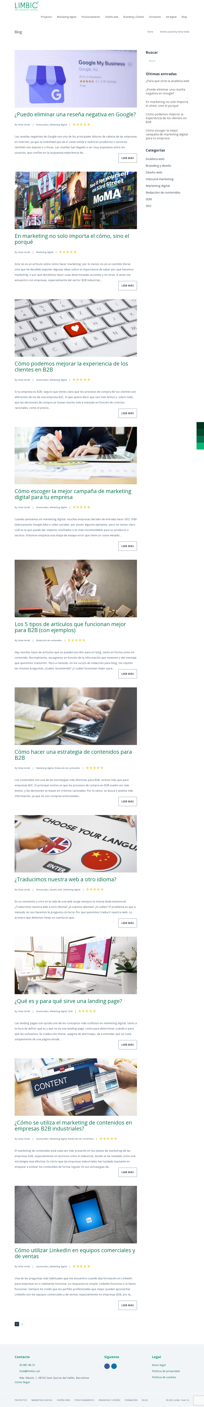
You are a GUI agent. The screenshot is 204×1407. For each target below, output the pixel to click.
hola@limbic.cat (29, 1371)
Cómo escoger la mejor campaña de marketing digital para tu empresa (73, 494)
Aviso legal (159, 1365)
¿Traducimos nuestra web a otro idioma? (65, 879)
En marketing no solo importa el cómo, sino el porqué (72, 239)
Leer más (128, 158)
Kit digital (171, 16)
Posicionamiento (90, 16)
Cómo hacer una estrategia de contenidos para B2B (73, 755)
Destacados (42, 124)
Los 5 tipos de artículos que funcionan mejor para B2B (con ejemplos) (70, 627)
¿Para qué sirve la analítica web (167, 81)
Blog (184, 16)
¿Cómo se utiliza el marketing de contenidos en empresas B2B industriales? (73, 1126)
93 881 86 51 (27, 1365)
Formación (155, 16)
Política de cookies (164, 1377)
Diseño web (111, 16)
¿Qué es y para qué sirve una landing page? (68, 1001)
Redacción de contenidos (49, 640)
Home (150, 31)
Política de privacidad (166, 1371)
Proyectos (46, 16)
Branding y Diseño (133, 16)
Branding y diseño (158, 166)
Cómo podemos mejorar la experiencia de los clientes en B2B (71, 367)
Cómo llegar (22, 1382)
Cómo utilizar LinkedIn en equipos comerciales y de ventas (75, 1253)
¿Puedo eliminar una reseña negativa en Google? (75, 114)
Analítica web (155, 159)
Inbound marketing (160, 179)
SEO (148, 206)
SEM (70, 1011)
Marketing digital (66, 16)
